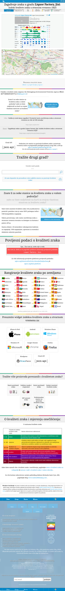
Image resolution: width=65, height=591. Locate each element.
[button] (37, 62)
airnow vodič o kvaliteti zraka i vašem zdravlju (37, 470)
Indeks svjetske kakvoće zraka (46, 487)
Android (32, 329)
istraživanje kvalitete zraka (12, 524)
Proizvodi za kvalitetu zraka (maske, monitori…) (16, 543)
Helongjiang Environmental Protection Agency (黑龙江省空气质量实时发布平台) (32, 561)
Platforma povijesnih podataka (11, 546)
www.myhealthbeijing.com (37, 478)
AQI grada (23, 15)
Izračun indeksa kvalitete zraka (11, 540)
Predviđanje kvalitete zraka (10, 541)
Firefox (50, 343)
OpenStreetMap (54, 74)
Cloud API (41, 356)
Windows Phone (50, 329)
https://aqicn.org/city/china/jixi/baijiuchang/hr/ (32, 133)
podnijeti (47, 579)
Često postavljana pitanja (12, 535)
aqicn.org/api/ (52, 149)
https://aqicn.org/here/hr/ (32, 124)
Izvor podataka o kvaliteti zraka (11, 538)
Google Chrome (32, 343)
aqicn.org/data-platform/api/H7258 (39, 147)
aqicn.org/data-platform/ (32, 264)
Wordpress (23, 356)
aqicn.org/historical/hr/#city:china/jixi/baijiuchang (32, 261)
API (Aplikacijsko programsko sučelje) (13, 544)
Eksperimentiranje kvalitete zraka (12, 529)
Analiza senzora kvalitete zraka (11, 531)
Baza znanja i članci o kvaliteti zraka (12, 528)
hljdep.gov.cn (22, 94)
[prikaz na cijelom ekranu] (49, 15)
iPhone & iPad (15, 329)
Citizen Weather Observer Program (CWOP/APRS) (32, 559)
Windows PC (15, 343)
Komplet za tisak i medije (9, 521)
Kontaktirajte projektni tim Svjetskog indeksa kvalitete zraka (19, 519)
